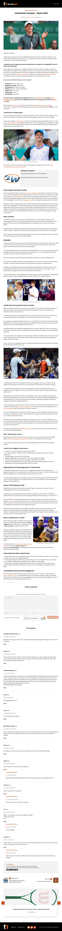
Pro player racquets (31, 10)
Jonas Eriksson (29, 17)
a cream (12, 501)
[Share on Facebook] (5, 583)
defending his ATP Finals (26, 428)
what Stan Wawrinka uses (11, 123)
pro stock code (16, 105)
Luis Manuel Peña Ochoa (11, 634)
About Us (13, 927)
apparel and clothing (29, 200)
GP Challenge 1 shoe (17, 196)
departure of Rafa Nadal (32, 193)
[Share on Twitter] (7, 583)
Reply (5, 644)
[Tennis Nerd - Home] (11, 3)
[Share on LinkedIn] (12, 583)
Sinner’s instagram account (11, 575)
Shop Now (23, 182)
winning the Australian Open (25, 406)
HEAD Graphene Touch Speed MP (42, 105)
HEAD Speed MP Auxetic (49, 74)
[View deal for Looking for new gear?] (12, 178)
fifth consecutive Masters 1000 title (19, 439)
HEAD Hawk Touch (21, 121)
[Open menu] (58, 4)
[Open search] (55, 4)
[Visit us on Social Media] (28, 927)
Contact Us (21, 927)
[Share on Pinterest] (9, 583)
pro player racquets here (21, 74)
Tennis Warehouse (40, 98)
